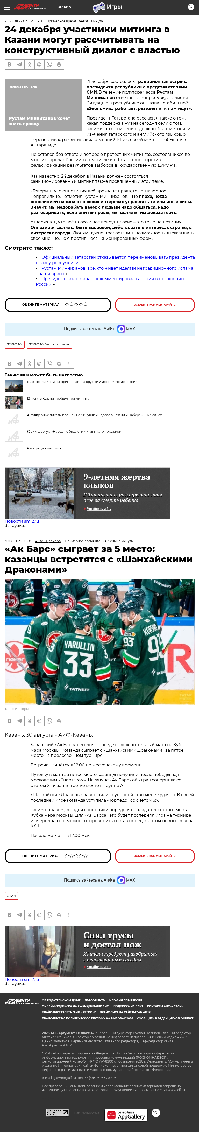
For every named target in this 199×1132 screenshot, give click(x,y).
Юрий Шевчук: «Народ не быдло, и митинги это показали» (74, 432)
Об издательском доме (61, 1000)
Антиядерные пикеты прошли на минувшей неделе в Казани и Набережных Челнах (94, 415)
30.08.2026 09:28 (18, 541)
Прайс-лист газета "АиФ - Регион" (69, 1012)
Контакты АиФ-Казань (165, 1006)
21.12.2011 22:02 (16, 21)
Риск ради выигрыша (44, 448)
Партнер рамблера (86, 1112)
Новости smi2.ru (22, 521)
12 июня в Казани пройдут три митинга (58, 398)
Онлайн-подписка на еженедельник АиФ (75, 1006)
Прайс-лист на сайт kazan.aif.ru (126, 1012)
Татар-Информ (17, 709)
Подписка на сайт (128, 1006)
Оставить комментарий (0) (155, 304)
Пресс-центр (95, 1000)
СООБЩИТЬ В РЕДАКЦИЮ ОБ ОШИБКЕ (165, 1018)
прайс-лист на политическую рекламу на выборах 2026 (87, 1018)
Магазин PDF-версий (125, 1000)
